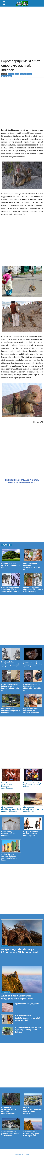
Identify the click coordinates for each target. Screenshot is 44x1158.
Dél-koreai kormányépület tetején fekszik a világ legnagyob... (32, 1110)
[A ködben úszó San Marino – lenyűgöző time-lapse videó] (22, 979)
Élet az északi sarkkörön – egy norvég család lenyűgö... (33, 809)
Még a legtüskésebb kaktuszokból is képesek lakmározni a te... (10, 687)
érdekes (10, 74)
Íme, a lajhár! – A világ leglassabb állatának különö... (32, 785)
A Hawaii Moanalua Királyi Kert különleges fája (10, 565)
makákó (23, 74)
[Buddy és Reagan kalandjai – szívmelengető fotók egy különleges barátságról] (33, 555)
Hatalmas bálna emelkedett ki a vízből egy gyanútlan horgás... (10, 664)
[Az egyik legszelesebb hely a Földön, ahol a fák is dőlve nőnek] (22, 933)
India (17, 74)
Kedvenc (4, 946)
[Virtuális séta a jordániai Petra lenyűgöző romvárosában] (11, 774)
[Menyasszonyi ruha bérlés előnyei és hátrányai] (11, 823)
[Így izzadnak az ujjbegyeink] (7, 1007)
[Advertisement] (22, 31)
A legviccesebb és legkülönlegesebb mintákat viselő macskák (27, 1018)
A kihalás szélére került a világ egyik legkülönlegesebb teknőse (28, 1029)
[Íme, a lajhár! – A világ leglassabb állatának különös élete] (33, 774)
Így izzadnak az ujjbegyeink (27, 1004)
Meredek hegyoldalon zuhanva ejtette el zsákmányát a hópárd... (10, 589)
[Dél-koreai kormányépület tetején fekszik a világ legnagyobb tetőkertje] (33, 1099)
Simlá (29, 74)
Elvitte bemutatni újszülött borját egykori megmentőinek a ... (11, 809)
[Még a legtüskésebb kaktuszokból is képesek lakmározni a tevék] (11, 676)
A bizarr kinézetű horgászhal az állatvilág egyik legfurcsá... (32, 664)
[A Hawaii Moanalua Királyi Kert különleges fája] (11, 555)
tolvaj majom (6, 76)
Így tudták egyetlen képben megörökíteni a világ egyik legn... (33, 589)
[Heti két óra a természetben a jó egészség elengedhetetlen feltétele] (11, 1099)
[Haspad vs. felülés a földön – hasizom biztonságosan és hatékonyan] (33, 823)
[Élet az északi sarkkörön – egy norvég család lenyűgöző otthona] (33, 799)
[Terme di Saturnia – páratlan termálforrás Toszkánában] (11, 1123)
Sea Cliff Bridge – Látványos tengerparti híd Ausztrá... (10, 711)
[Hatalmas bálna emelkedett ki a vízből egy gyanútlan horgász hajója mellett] (11, 653)
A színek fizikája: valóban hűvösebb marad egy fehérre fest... (9, 857)
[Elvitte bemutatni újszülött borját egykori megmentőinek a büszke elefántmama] (11, 799)
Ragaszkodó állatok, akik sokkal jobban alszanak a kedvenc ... (32, 711)
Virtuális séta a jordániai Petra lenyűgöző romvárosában (7, 786)
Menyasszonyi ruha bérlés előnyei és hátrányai (8, 834)
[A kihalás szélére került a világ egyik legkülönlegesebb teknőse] (7, 1031)
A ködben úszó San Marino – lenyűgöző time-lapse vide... (31, 1134)
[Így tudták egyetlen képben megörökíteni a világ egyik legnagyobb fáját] (33, 579)
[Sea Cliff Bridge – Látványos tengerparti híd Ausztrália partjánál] (11, 700)
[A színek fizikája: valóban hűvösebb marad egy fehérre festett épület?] (11, 846)
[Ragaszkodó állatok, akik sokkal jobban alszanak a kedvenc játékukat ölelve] (33, 700)
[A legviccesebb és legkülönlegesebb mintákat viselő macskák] (7, 1019)
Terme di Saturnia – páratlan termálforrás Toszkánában (10, 1134)
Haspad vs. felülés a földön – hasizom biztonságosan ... (31, 834)
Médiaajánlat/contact (22, 1154)
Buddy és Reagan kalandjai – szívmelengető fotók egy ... (31, 566)
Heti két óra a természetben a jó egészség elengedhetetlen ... (9, 1110)
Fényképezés (6, 992)
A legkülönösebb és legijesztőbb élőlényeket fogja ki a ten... (32, 687)
